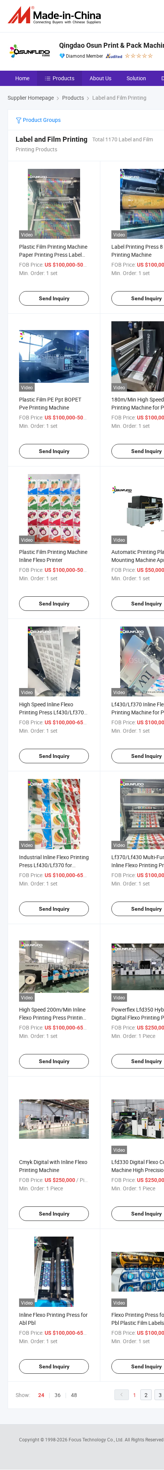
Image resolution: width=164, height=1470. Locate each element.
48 (74, 1395)
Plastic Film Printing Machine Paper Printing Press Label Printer (53, 254)
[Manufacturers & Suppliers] (56, 15)
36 (58, 1395)
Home (22, 78)
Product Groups (41, 119)
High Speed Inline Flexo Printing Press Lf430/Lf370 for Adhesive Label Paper (51, 712)
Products (63, 78)
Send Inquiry (54, 298)
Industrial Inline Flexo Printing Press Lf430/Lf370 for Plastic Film (54, 865)
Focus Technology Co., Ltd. (97, 1439)
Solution (136, 78)
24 (41, 1395)
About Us (100, 78)
